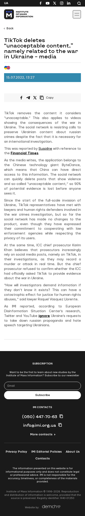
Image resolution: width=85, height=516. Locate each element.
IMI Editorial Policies (46, 451)
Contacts (42, 458)
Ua (6, 3)
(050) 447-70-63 (39, 416)
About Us (73, 451)
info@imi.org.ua (39, 425)
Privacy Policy (16, 451)
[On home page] (13, 14)
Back (10, 28)
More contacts (41, 434)
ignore (44, 316)
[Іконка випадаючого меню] (77, 14)
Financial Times (24, 153)
